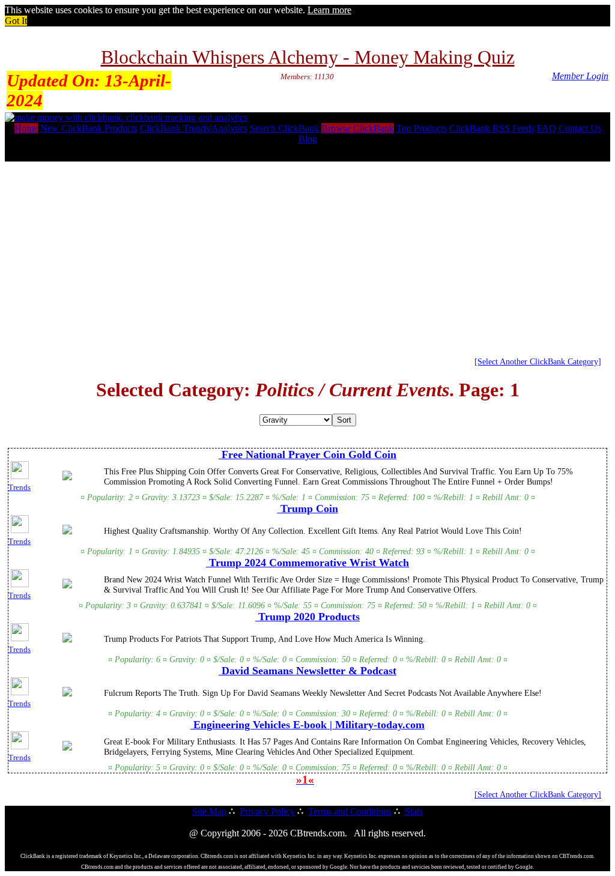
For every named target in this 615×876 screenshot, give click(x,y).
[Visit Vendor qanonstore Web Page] (67, 532)
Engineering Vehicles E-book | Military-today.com (307, 725)
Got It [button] (16, 21)
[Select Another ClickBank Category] (537, 361)
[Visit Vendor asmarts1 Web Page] (67, 478)
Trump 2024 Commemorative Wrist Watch (307, 563)
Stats (414, 811)
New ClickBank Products (89, 128)
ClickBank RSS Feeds (492, 128)
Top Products (421, 128)
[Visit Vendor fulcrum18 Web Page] (67, 694)
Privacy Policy (267, 811)
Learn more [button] (329, 10)
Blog (307, 139)
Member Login (580, 76)
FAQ (546, 128)
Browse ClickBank (357, 128)
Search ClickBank (284, 128)
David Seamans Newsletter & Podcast (307, 671)
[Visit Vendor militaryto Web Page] (67, 748)
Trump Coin (307, 509)
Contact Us (580, 128)
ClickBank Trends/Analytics (193, 128)
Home (26, 128)
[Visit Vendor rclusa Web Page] (67, 640)
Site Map (209, 811)
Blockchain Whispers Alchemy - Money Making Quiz (308, 57)
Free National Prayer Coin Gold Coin (307, 455)
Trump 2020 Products (307, 617)
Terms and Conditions (350, 811)
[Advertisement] (307, 255)
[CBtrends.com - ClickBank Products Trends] (126, 117)
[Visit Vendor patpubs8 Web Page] (67, 586)
